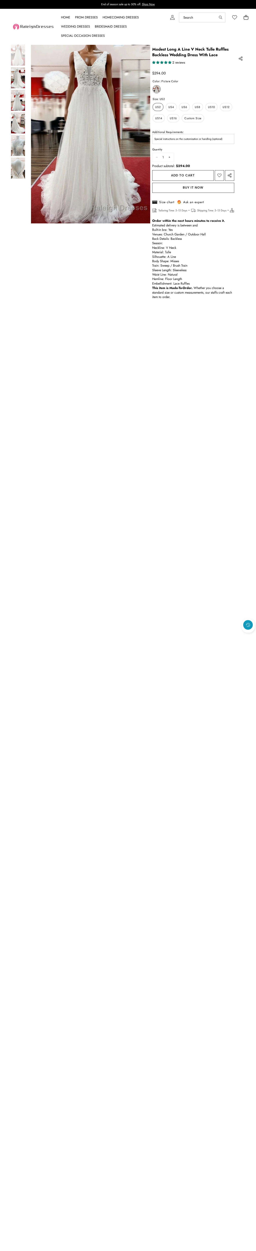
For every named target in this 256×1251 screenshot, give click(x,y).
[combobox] (202, 17)
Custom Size (192, 118)
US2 (158, 107)
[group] (18, 55)
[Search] (220, 17)
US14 (158, 118)
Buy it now (193, 187)
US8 (197, 107)
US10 (211, 107)
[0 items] (245, 17)
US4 (171, 107)
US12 (226, 107)
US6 (184, 107)
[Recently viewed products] (248, 625)
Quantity (157, 149)
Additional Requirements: (168, 132)
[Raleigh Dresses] (33, 27)
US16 (173, 118)
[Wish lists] (234, 17)
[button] (248, 635)
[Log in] (172, 17)
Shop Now (148, 4)
